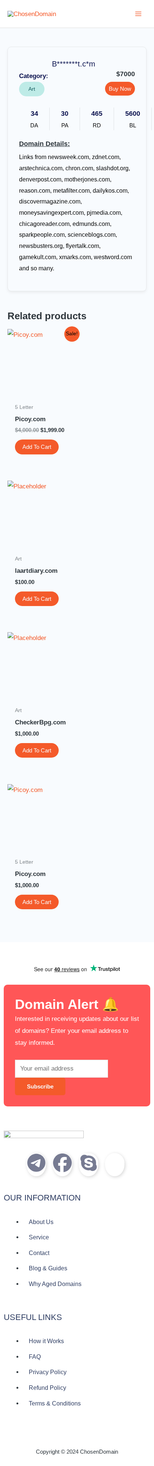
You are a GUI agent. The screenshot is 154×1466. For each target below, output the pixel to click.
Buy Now (120, 89)
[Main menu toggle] (138, 14)
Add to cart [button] (36, 447)
